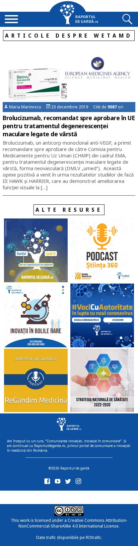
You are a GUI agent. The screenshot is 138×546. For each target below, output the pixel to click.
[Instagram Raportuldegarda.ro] (79, 483)
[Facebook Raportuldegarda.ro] (48, 483)
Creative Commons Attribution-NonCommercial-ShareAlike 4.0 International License (72, 523)
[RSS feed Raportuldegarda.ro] (48, 496)
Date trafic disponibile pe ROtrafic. (69, 537)
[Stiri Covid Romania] (36, 251)
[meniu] (11, 20)
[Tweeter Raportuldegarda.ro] (69, 483)
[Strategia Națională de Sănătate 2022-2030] (102, 381)
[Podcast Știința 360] (102, 251)
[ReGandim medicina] (36, 381)
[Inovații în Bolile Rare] (36, 316)
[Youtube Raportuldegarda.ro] (58, 483)
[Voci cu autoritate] (102, 316)
